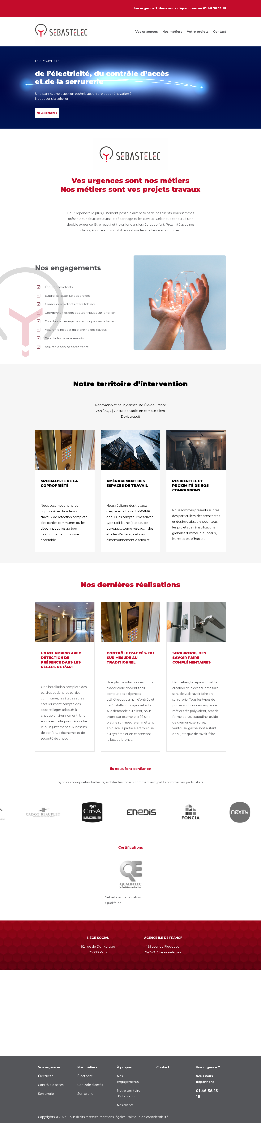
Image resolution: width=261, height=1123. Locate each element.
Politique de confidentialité (147, 1117)
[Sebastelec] (61, 31)
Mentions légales (112, 1117)
